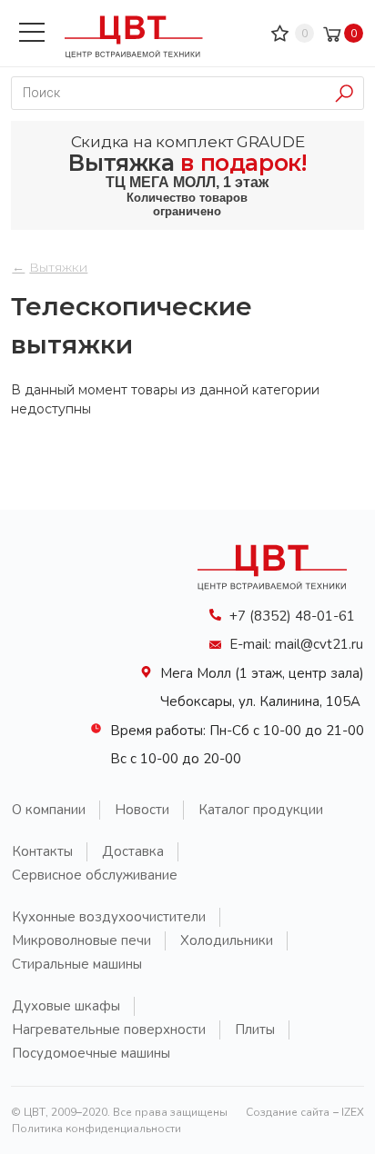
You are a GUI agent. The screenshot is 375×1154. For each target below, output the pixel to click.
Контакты (42, 851)
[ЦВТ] (279, 595)
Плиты (255, 1029)
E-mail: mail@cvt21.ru (296, 644)
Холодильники (226, 940)
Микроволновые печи (81, 940)
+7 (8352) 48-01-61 (292, 616)
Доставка (133, 851)
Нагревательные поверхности (109, 1029)
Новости (142, 810)
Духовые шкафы (66, 1006)
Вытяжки (58, 267)
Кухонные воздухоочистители (109, 917)
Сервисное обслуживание (94, 875)
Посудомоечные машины (91, 1053)
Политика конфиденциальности (96, 1128)
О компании (49, 810)
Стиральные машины (77, 964)
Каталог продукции (260, 810)
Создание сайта (287, 1112)
